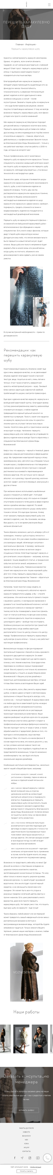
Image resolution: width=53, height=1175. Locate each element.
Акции (26, 1147)
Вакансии (26, 1136)
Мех (26, 1140)
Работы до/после (26, 1128)
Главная (20, 44)
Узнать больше (35, 1167)
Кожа (26, 1144)
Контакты (26, 1151)
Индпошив (30, 44)
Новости (26, 1132)
